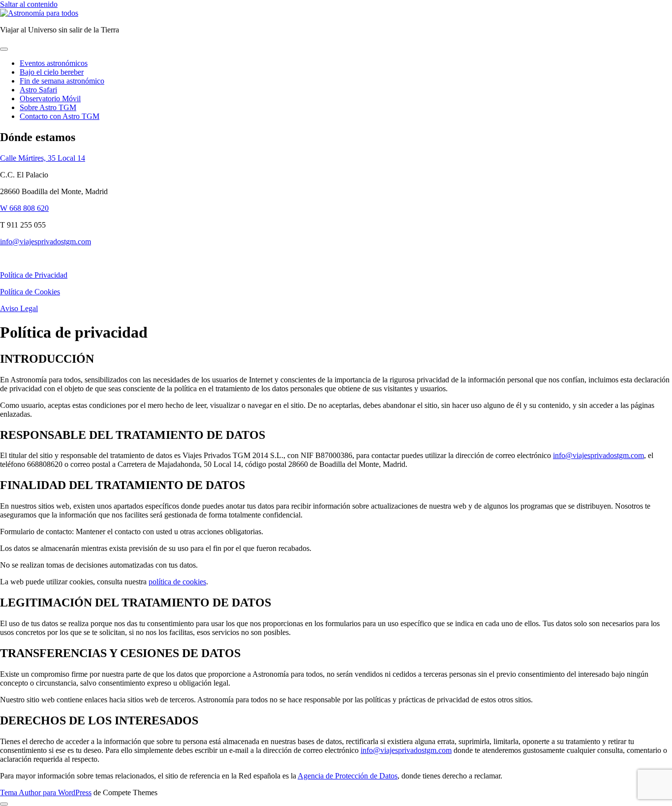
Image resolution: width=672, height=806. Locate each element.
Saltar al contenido (29, 4)
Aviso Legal (19, 308)
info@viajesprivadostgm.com (45, 241)
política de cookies (177, 581)
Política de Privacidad (33, 275)
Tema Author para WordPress (46, 792)
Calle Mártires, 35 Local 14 (42, 158)
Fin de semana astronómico (62, 81)
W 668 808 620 (24, 208)
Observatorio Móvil (50, 98)
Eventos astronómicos (54, 63)
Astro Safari (38, 90)
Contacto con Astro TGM (59, 116)
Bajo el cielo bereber (52, 72)
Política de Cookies (30, 292)
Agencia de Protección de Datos (347, 776)
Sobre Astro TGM (48, 107)
